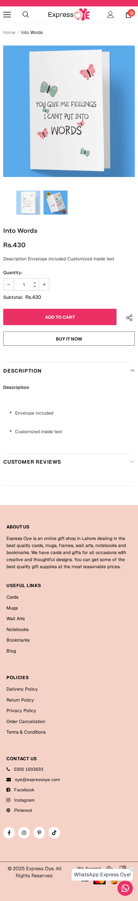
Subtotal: (13, 297)
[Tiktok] (54, 832)
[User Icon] (110, 14)
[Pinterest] (39, 832)
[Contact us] (125, 888)
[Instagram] (24, 832)
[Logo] (69, 14)
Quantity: (12, 272)
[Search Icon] (25, 15)
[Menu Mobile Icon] (7, 15)
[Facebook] (9, 832)
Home (9, 32)
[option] (69, 111)
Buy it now (69, 339)
